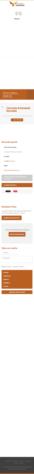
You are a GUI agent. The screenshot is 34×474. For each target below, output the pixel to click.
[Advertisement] (17, 39)
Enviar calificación (17, 292)
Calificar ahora (17, 400)
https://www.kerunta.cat (11, 170)
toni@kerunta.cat (9, 161)
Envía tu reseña (18, 119)
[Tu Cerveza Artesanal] (17, 5)
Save (16, 191)
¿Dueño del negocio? (12, 218)
